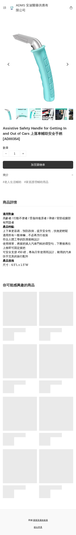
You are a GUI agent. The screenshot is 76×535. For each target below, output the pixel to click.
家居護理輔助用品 (37, 182)
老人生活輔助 (12, 182)
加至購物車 (38, 164)
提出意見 (38, 527)
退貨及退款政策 (40, 520)
